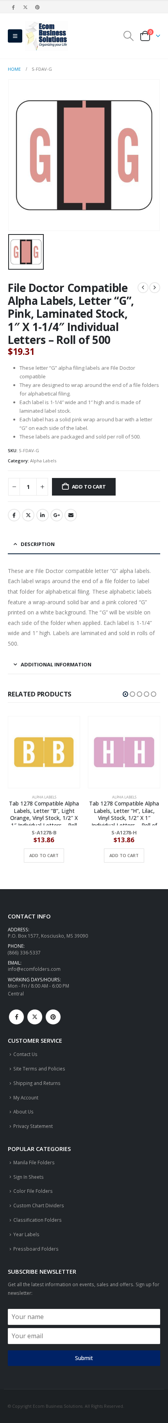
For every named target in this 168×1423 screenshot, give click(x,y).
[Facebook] (13, 7)
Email (70, 515)
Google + (56, 515)
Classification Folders (37, 1220)
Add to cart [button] (44, 855)
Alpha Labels (43, 461)
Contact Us (25, 1054)
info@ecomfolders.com (34, 969)
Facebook (14, 515)
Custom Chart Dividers (38, 1205)
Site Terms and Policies (39, 1068)
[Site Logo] (46, 36)
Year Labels (26, 1234)
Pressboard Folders (36, 1249)
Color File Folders (33, 1191)
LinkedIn (42, 515)
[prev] (143, 287)
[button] (15, 36)
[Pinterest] (38, 7)
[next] (154, 287)
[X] (25, 7)
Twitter (28, 515)
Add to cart (89, 486)
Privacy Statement (33, 1126)
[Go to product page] (44, 752)
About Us (23, 1111)
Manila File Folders (34, 1162)
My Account (25, 1097)
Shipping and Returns (37, 1083)
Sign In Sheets (28, 1177)
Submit (84, 1358)
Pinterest (53, 1017)
